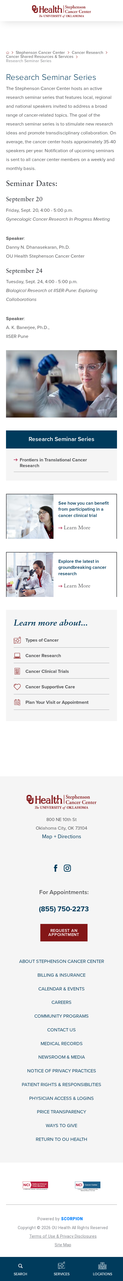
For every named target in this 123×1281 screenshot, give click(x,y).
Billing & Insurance (61, 975)
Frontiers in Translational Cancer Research (53, 462)
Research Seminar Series (61, 439)
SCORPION (72, 1219)
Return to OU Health (61, 1139)
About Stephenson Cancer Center (61, 961)
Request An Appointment (63, 932)
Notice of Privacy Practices (61, 1071)
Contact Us (61, 1030)
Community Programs (61, 1016)
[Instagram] (67, 868)
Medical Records (62, 1044)
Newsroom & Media (61, 1057)
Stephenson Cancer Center (40, 53)
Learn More (77, 528)
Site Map (63, 1245)
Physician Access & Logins (61, 1098)
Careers (61, 1002)
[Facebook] (55, 868)
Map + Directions (61, 836)
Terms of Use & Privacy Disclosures (63, 1236)
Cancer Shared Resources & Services (40, 57)
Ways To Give (61, 1126)
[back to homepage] (7, 52)
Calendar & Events (61, 989)
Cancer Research (87, 53)
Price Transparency (61, 1112)
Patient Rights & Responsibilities (61, 1085)
